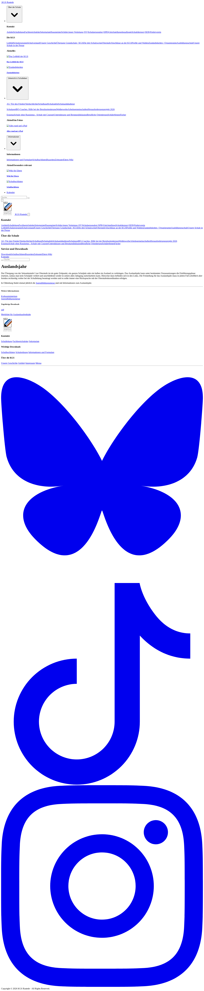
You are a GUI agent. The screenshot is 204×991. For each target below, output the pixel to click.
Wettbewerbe (62, 109)
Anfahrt (10, 32)
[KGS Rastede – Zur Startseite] (7, 330)
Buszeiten (50, 160)
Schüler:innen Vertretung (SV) (74, 32)
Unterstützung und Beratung (66, 115)
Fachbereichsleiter (32, 32)
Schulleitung (18, 32)
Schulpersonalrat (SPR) (98, 32)
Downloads (6, 254)
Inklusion (83, 115)
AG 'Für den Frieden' (16, 104)
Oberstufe (106, 43)
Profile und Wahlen (140, 43)
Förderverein (155, 32)
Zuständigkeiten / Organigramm (163, 43)
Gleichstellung (109, 225)
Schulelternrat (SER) (141, 32)
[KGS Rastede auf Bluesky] (102, 582)
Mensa (38, 363)
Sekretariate (45, 32)
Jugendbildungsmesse (45, 283)
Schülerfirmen (114, 115)
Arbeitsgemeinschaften (78, 109)
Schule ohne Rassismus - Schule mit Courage (34, 115)
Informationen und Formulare (19, 160)
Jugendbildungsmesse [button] (10, 299)
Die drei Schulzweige (92, 43)
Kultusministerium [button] (9, 296)
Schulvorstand (33, 43)
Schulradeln (53, 104)
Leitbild (10, 43)
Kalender (5, 257)
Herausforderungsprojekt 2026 (101, 109)
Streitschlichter (31, 104)
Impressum (30, 363)
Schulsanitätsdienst (66, 104)
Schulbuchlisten (39, 160)
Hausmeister (56, 32)
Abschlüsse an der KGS (121, 43)
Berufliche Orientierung (97, 115)
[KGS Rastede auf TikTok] (102, 784)
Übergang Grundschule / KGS (69, 43)
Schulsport (11, 109)
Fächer (123, 115)
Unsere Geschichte (48, 43)
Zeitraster (59, 160)
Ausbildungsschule (185, 43)
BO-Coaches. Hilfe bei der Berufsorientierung (36, 109)
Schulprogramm (20, 43)
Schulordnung (22, 352)
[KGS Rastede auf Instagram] (102, 986)
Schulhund (43, 104)
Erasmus (10, 115)
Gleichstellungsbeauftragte (120, 32)
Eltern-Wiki (68, 160)
